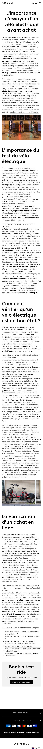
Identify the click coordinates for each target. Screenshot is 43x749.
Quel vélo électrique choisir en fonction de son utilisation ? (22, 633)
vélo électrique (27, 182)
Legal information (21, 720)
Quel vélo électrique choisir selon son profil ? (22, 637)
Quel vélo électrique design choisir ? (19, 641)
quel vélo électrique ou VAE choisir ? (24, 112)
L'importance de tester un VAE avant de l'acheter (18, 225)
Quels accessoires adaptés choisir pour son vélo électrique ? (22, 649)
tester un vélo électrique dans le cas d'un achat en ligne (21, 589)
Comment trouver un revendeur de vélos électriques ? (21, 654)
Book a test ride (21, 682)
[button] (37, 748)
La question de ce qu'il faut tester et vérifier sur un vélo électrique (21, 356)
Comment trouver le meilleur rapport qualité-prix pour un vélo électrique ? (20, 645)
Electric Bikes (21, 713)
